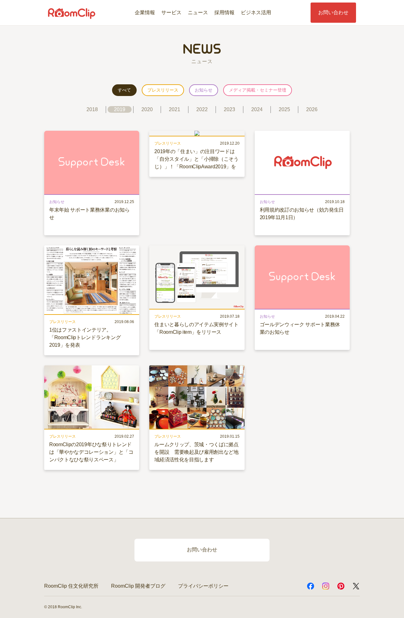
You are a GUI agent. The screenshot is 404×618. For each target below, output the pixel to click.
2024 (257, 109)
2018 (92, 109)
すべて (124, 90)
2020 (147, 109)
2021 (174, 109)
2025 (284, 109)
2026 (312, 109)
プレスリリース (162, 90)
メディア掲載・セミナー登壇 (257, 90)
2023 (229, 109)
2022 (202, 109)
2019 (119, 109)
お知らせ (203, 90)
